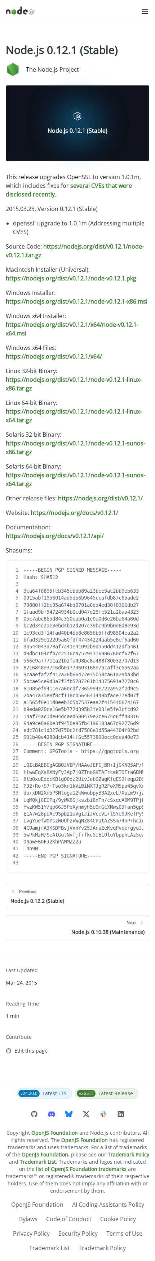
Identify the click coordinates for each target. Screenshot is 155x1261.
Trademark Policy (128, 1154)
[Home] (73, 11)
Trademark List (38, 1161)
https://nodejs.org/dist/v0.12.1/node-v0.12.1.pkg (71, 278)
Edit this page (31, 1050)
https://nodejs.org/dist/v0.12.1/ (100, 498)
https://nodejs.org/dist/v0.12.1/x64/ (54, 356)
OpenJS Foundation (54, 1132)
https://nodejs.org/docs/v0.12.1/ (74, 513)
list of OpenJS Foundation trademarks (81, 1168)
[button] (145, 11)
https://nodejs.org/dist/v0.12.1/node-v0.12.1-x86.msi (76, 301)
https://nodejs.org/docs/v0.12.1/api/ (55, 536)
